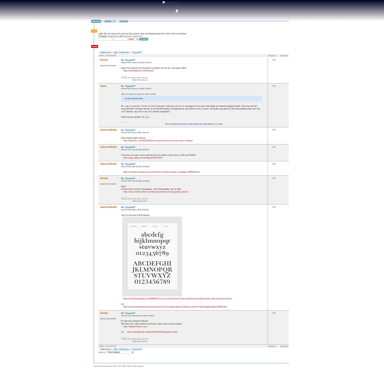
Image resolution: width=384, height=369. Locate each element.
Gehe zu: (102, 352)
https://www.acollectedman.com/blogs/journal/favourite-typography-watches (156, 192)
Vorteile (167, 34)
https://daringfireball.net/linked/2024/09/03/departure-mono (152, 332)
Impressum (97, 366)
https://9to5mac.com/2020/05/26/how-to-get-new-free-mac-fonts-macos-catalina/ (158, 141)
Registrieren (113, 36)
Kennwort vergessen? (133, 36)
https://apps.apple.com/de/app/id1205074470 (142, 158)
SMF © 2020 (126, 366)
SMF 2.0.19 (117, 366)
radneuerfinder (108, 130)
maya (103, 86)
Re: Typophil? (128, 60)
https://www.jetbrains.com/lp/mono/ (138, 71)
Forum (94, 46)
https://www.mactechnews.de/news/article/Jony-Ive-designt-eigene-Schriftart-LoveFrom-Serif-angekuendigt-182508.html (175, 307)
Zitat (274, 60)
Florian (104, 60)
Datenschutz (107, 366)
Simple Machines (137, 366)
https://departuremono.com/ (135, 326)
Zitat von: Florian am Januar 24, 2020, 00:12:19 (139, 94)
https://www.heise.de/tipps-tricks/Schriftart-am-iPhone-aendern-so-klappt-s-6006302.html (161, 172)
